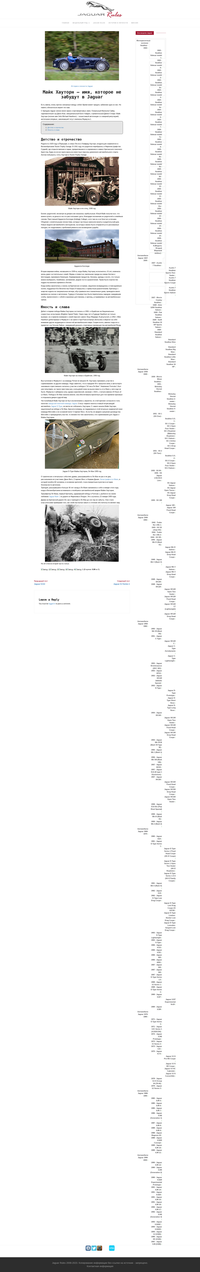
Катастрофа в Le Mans (109, 479)
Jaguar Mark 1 (54, 496)
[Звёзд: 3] (62, 569)
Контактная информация (100, 1266)
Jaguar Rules (99, 23)
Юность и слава (53, 130)
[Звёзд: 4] (70, 569)
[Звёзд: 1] (45, 569)
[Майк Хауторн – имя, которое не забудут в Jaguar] (82, 56)
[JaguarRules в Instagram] (99, 1248)
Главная (65, 23)
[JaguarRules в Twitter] (94, 1248)
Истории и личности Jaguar (82, 86)
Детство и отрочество (55, 127)
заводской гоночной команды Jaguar (62, 403)
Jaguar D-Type (56, 406)
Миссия (134, 23)
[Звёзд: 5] (79, 569)
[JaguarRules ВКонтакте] (88, 1248)
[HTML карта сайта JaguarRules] (112, 1248)
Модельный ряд (80, 23)
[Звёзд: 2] (53, 569)
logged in (52, 604)
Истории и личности (118, 23)
